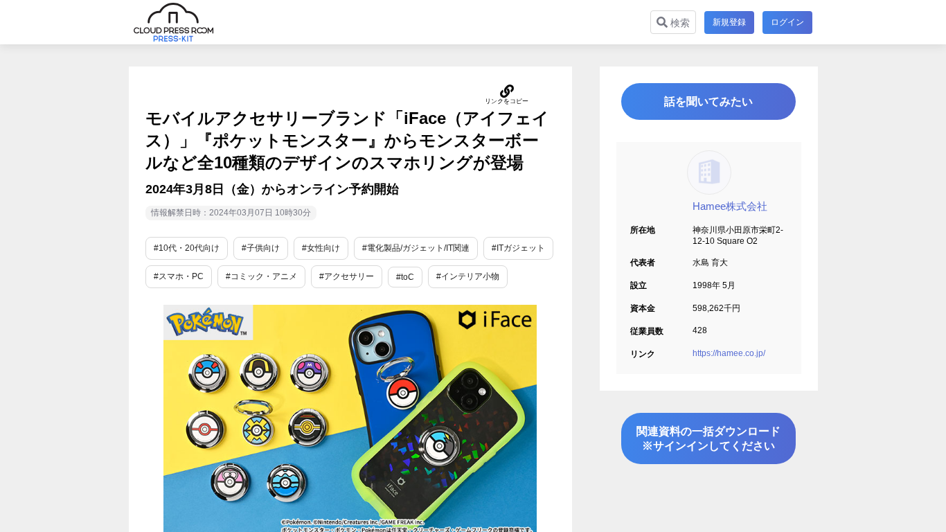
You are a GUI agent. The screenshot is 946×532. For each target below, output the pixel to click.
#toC (405, 277)
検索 (679, 22)
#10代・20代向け (187, 248)
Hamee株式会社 (730, 206)
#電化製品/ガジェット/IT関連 (416, 248)
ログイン (787, 22)
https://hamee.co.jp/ (729, 353)
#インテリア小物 (467, 276)
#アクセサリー (346, 276)
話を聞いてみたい (708, 101)
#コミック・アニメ (261, 276)
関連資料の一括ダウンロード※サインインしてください (708, 438)
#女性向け (321, 248)
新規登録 (729, 22)
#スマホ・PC (179, 276)
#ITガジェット (518, 248)
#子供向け (261, 248)
